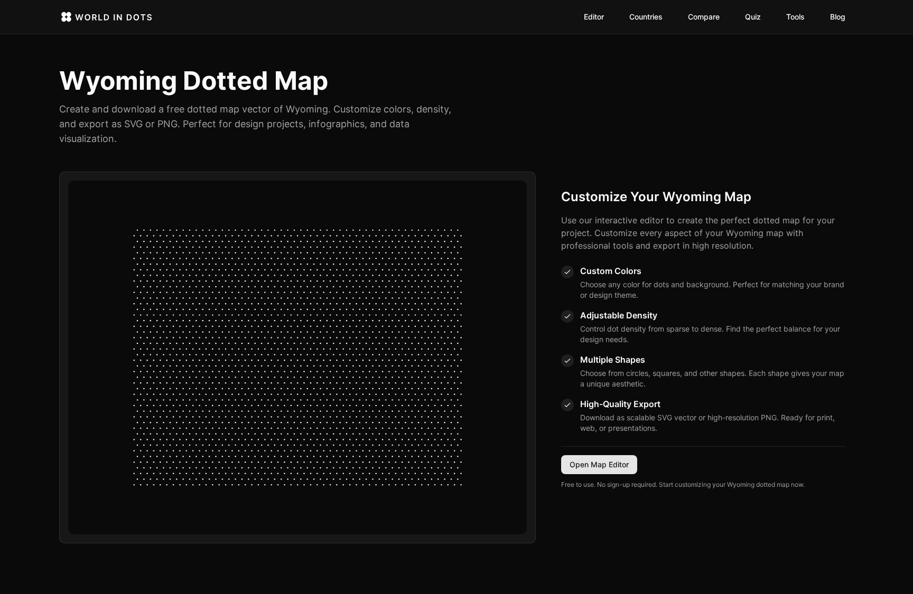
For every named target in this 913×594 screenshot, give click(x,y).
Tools (795, 16)
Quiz (753, 16)
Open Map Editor (599, 464)
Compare (704, 16)
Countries (646, 16)
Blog (837, 16)
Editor (594, 16)
